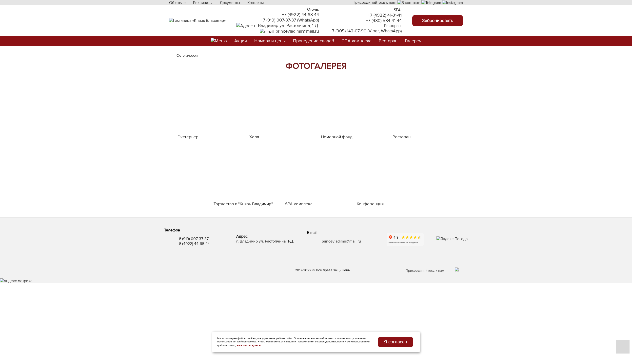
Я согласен (395, 341)
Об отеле (177, 2)
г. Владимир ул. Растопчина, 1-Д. (286, 25)
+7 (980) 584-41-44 (384, 20)
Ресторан (388, 41)
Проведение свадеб (313, 41)
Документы (230, 2)
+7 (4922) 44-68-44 (300, 14)
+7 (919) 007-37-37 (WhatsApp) (290, 20)
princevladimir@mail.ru (296, 31)
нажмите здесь (249, 345)
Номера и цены (270, 41)
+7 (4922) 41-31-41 (385, 15)
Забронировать (437, 20)
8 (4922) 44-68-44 (194, 243)
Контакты (255, 2)
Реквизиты (202, 2)
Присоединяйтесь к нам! (375, 2)
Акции (240, 41)
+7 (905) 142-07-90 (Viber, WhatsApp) (366, 31)
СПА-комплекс (356, 41)
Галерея (413, 41)
